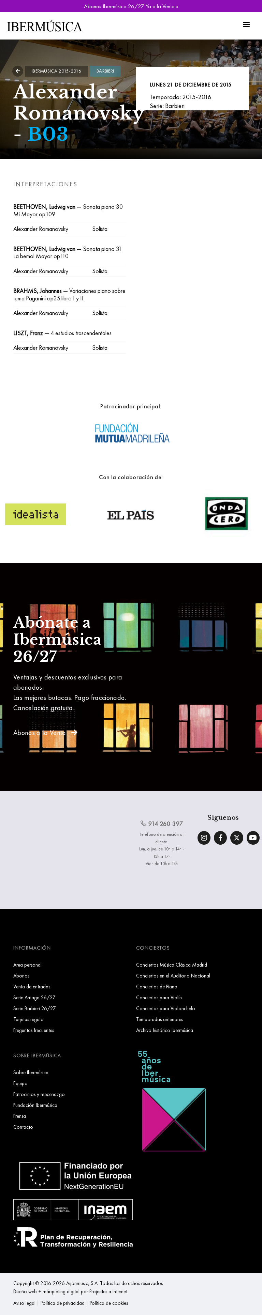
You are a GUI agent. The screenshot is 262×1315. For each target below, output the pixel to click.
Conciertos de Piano (156, 986)
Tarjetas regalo (28, 1019)
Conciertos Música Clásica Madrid (171, 964)
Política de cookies (109, 1303)
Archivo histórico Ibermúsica (164, 1030)
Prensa (19, 1116)
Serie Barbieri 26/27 (34, 1008)
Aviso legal (24, 1303)
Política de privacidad (63, 1303)
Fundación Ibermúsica (35, 1105)
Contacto (23, 1127)
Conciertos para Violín (159, 997)
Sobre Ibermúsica (30, 1072)
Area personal (27, 964)
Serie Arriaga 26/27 (34, 997)
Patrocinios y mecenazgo (39, 1094)
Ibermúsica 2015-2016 (56, 71)
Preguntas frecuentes (33, 1030)
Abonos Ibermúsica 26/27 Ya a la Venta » (131, 6)
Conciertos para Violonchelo (165, 1008)
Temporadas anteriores (159, 1019)
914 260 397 (165, 824)
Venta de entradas (31, 986)
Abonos (21, 975)
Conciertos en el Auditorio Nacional (173, 975)
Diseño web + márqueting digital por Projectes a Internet (70, 1291)
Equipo (20, 1083)
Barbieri (105, 71)
